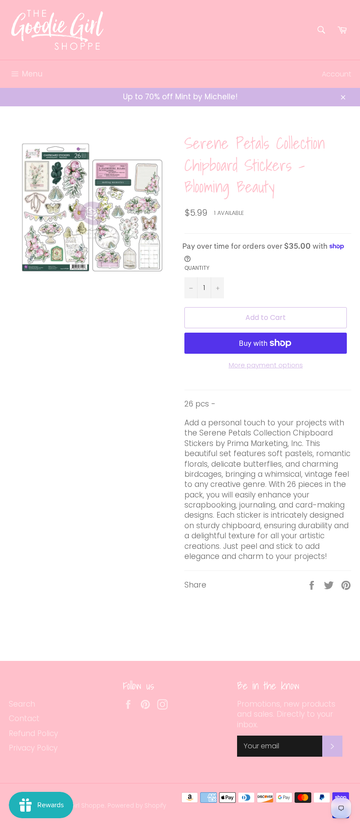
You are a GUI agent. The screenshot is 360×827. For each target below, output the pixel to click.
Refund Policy (33, 733)
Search (22, 704)
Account (336, 74)
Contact (24, 718)
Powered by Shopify (137, 806)
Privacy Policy (33, 748)
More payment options (266, 365)
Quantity (196, 268)
